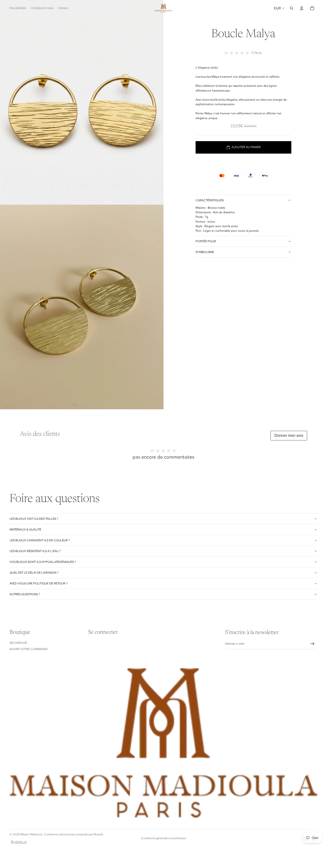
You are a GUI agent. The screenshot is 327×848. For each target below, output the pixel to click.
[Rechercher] (291, 8)
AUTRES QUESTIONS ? (25, 594)
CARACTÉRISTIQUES (210, 200)
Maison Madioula (31, 834)
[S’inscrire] (312, 644)
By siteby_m (19, 842)
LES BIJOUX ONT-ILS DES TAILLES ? (34, 519)
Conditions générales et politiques (163, 838)
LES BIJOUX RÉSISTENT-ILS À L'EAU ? (35, 551)
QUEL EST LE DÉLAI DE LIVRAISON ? (34, 573)
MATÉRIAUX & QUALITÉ (25, 529)
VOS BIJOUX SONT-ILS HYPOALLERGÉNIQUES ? (43, 562)
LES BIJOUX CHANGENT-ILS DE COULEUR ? (40, 540)
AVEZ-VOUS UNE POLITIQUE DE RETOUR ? (39, 583)
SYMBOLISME (205, 252)
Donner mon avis (288, 435)
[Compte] (301, 8)
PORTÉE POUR (206, 241)
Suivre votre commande (29, 649)
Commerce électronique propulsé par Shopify (73, 834)
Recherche (18, 643)
